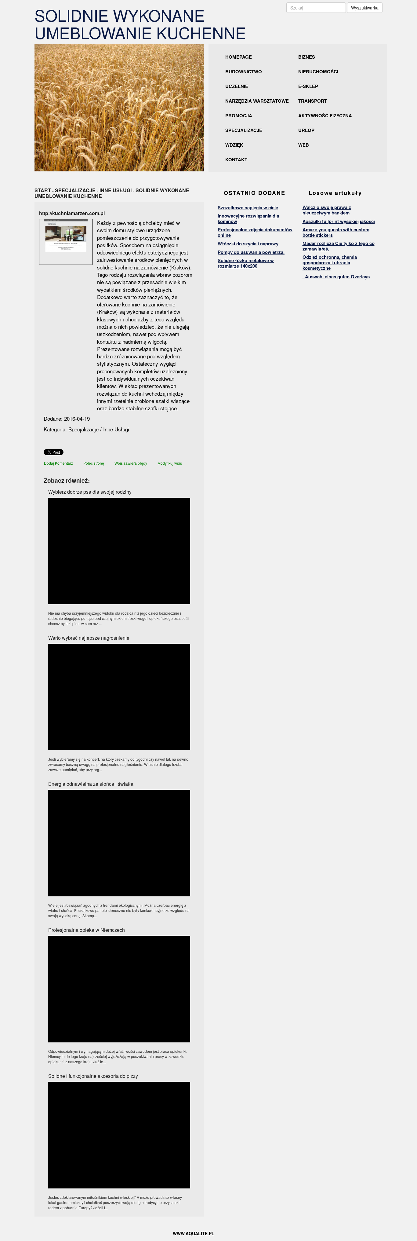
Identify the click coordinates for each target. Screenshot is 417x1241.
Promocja (238, 115)
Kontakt (236, 159)
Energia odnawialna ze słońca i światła (90, 783)
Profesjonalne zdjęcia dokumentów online (255, 232)
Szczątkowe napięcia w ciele (248, 207)
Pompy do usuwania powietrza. (251, 252)
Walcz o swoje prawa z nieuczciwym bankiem (327, 209)
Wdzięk (234, 144)
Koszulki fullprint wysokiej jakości (339, 221)
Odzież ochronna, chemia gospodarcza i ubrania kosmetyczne (330, 262)
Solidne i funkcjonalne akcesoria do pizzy (93, 1075)
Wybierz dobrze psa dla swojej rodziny (90, 491)
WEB (303, 144)
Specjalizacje (243, 130)
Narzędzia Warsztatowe (257, 100)
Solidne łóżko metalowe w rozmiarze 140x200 (246, 263)
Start (42, 190)
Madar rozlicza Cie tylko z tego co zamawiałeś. (339, 245)
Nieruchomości (318, 71)
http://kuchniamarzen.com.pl (72, 213)
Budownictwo (243, 71)
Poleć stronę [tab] (93, 463)
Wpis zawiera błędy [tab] (130, 463)
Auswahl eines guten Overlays (336, 276)
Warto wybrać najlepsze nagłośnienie (88, 637)
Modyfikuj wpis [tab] (170, 463)
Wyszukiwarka (365, 8)
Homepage (238, 56)
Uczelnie (236, 86)
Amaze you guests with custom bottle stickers (336, 232)
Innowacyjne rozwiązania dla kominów (248, 218)
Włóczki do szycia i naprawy (248, 243)
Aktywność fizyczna (325, 115)
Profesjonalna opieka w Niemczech (86, 929)
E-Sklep (308, 86)
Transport (312, 100)
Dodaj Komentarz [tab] (58, 463)
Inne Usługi (116, 190)
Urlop (306, 130)
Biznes (306, 56)
